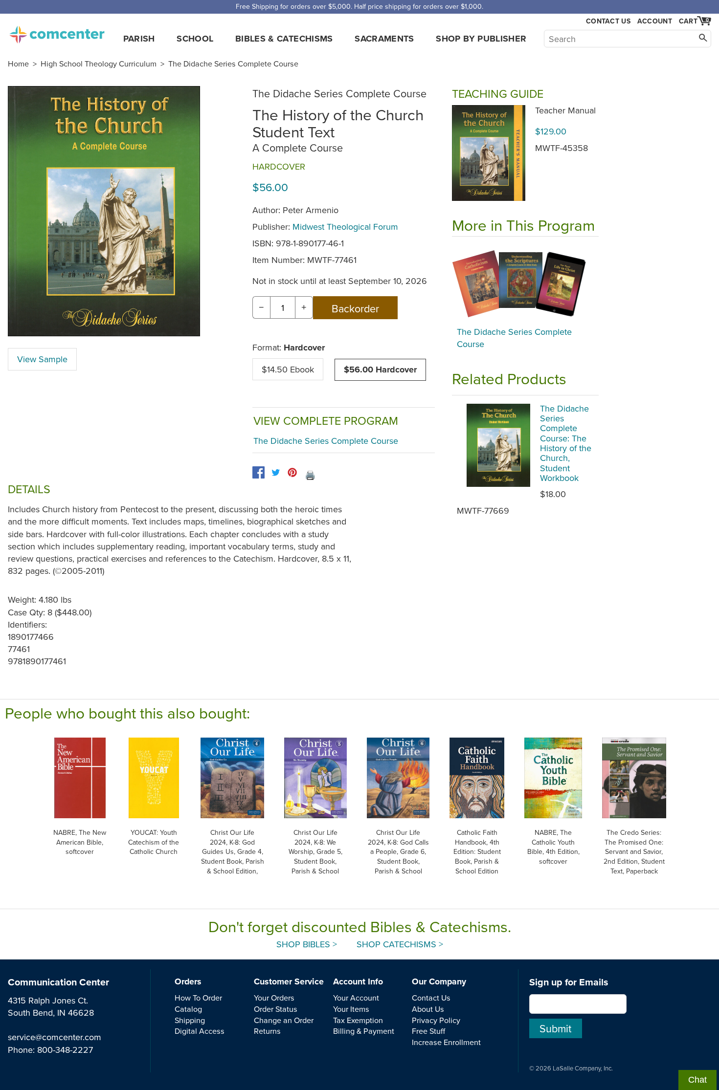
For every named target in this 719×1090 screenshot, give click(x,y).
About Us (428, 1008)
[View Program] (525, 284)
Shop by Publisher (481, 38)
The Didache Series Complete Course (233, 63)
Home (18, 63)
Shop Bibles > (306, 944)
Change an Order (284, 1020)
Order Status (275, 1008)
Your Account (356, 997)
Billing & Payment (363, 1030)
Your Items (351, 1008)
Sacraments (384, 38)
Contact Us (608, 21)
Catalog (188, 1008)
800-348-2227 (65, 1050)
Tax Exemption (358, 1020)
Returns (267, 1030)
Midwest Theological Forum (345, 226)
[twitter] (276, 472)
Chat (697, 1080)
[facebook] (258, 472)
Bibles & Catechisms (284, 38)
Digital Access (200, 1030)
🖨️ (310, 475)
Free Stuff (428, 1030)
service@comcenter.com (54, 1037)
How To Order (198, 997)
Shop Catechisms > (400, 944)
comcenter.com (57, 32)
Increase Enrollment (446, 1042)
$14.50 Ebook (288, 369)
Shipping (190, 1020)
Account (654, 21)
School (195, 38)
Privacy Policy (436, 1020)
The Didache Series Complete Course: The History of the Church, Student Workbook (565, 443)
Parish (139, 38)
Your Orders (274, 997)
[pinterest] (292, 472)
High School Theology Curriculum (99, 63)
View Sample (42, 359)
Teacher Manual (565, 110)
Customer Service (289, 981)
